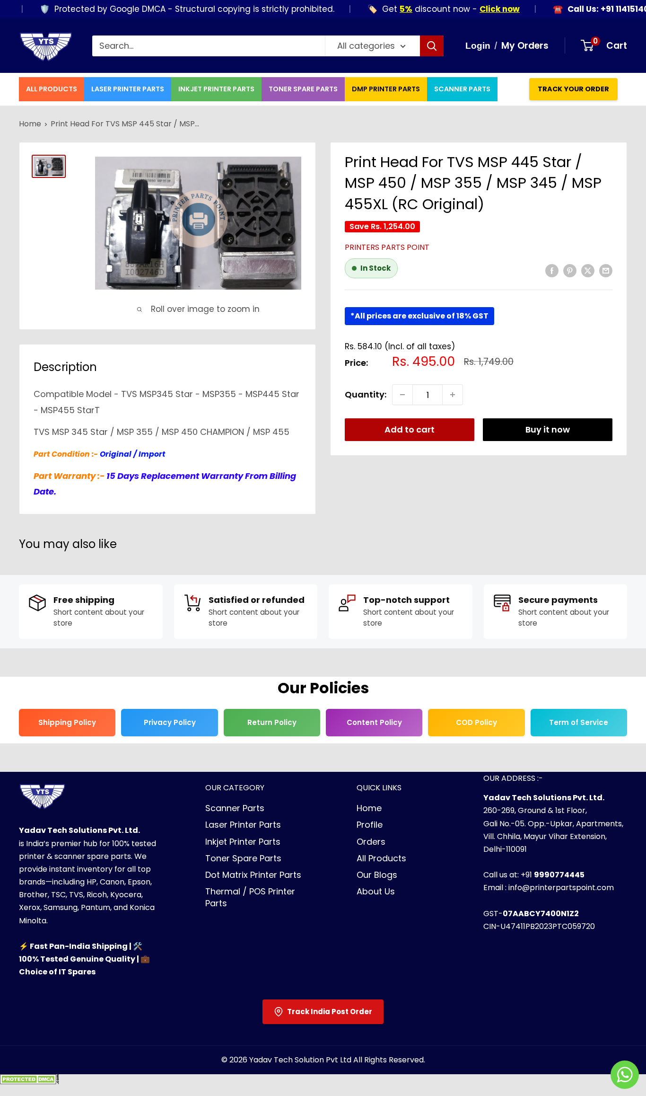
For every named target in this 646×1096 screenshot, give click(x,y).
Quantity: (365, 394)
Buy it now (547, 429)
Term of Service (578, 722)
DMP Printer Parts (386, 89)
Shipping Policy (67, 722)
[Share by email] (605, 270)
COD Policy (476, 722)
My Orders (525, 45)
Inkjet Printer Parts (216, 89)
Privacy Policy (170, 722)
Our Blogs (377, 875)
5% (390, 9)
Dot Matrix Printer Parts (253, 875)
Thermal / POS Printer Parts (250, 897)
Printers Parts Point (387, 247)
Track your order (573, 89)
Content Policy (374, 722)
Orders (371, 842)
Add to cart (409, 429)
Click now (483, 9)
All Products (51, 89)
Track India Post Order (329, 1011)
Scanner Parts (462, 89)
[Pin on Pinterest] (569, 270)
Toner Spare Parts (303, 89)
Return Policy (272, 722)
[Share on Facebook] (552, 270)
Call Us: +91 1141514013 (596, 9)
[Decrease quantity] (402, 395)
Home (30, 123)
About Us (376, 891)
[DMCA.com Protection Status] (29, 1082)
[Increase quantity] (453, 395)
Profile (370, 825)
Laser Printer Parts (127, 89)
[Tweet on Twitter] (587, 270)
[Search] (432, 45)
